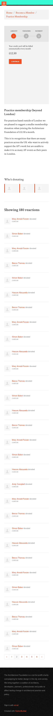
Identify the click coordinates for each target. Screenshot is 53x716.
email (16, 705)
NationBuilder (20, 710)
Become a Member (25, 12)
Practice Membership (17, 16)
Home (9, 12)
